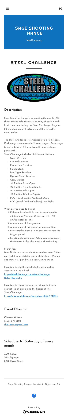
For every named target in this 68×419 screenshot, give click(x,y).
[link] (60, 8)
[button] (7, 8)
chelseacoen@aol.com (16, 324)
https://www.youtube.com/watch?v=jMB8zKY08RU (31, 296)
